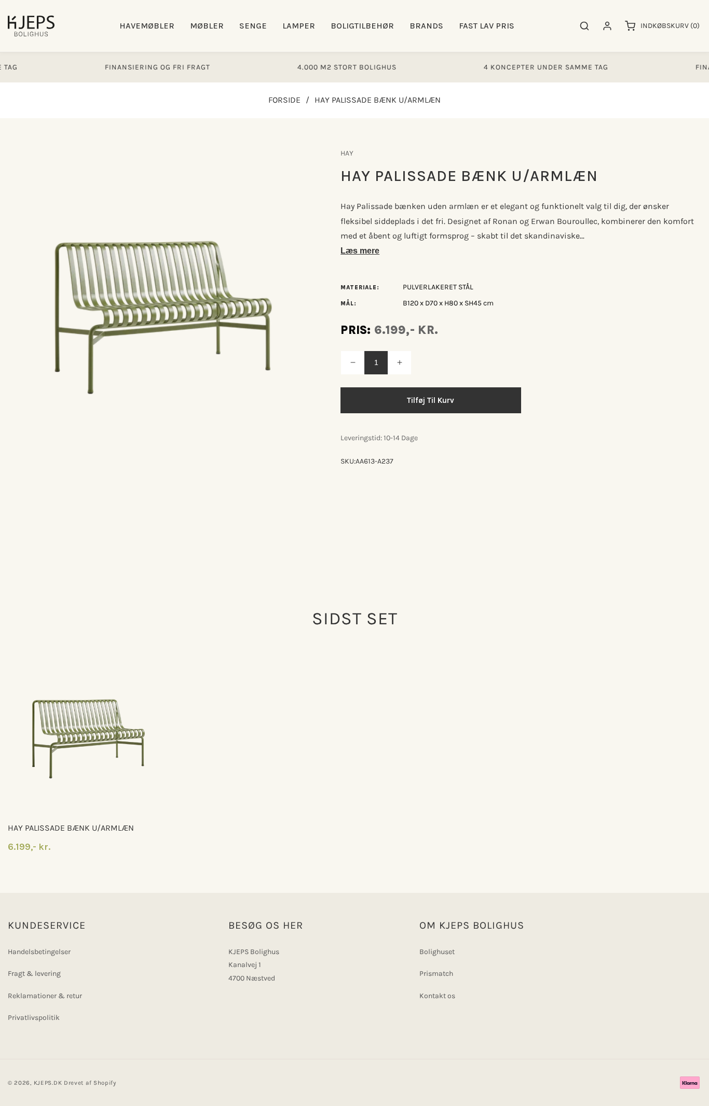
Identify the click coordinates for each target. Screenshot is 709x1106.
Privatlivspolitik (34, 1017)
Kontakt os (437, 995)
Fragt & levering (34, 973)
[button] (147, 26)
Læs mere (359, 250)
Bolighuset (437, 951)
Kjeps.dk (48, 1082)
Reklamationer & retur (45, 995)
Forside (284, 100)
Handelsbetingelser (39, 951)
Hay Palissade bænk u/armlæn (71, 828)
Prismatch (436, 973)
